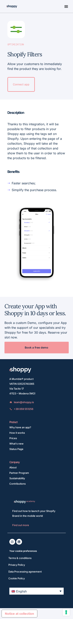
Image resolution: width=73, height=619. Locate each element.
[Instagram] (12, 542)
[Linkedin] (19, 542)
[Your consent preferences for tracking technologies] (66, 612)
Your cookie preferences (23, 550)
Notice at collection (19, 614)
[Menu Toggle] (66, 6)
